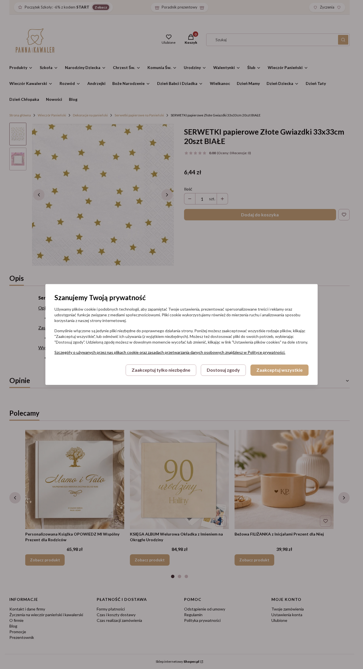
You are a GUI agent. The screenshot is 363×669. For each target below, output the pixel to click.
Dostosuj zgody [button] (223, 370)
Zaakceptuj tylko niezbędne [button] (161, 370)
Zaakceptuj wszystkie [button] (279, 370)
